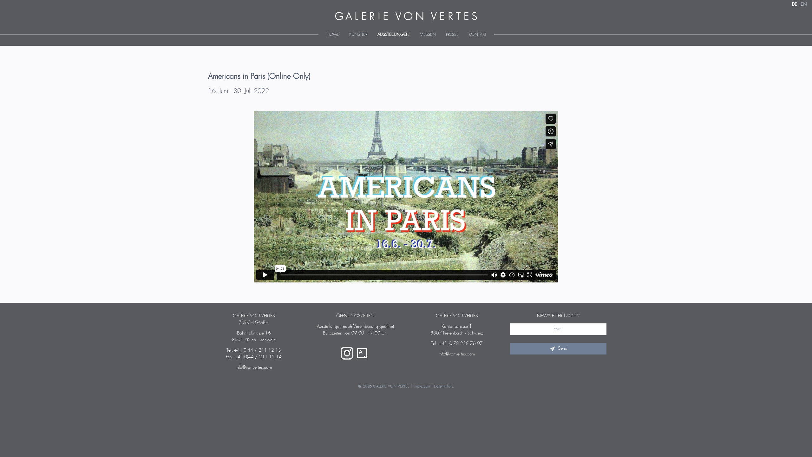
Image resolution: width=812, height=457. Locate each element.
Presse (452, 34)
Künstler (358, 34)
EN (804, 4)
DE (794, 4)
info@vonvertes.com (254, 367)
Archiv (573, 316)
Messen (428, 34)
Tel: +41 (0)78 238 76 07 (457, 343)
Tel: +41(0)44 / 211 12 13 (253, 350)
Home (333, 34)
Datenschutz (444, 386)
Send (562, 348)
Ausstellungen (393, 34)
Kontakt (478, 34)
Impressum (421, 386)
